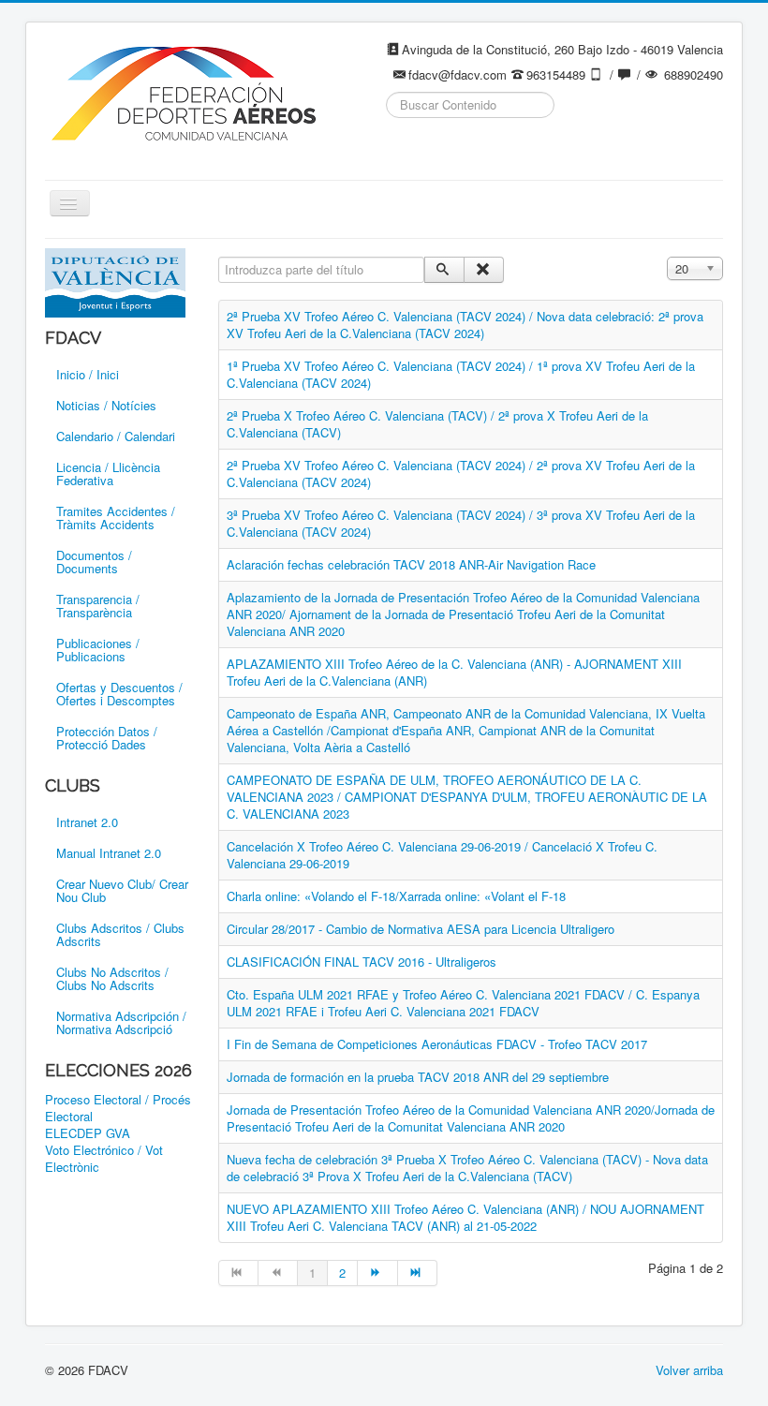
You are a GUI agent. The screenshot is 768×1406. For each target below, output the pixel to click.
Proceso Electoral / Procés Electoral (118, 1108)
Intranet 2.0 (87, 822)
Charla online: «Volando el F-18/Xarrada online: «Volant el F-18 (396, 896)
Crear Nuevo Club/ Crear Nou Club (122, 890)
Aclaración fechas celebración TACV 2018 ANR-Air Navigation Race (411, 564)
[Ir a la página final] (417, 1273)
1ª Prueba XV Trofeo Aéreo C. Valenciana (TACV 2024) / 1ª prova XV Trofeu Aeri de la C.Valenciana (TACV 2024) (461, 374)
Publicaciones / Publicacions (98, 649)
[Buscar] (444, 270)
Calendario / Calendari (115, 436)
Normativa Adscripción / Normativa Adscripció (121, 1022)
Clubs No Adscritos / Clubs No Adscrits (112, 978)
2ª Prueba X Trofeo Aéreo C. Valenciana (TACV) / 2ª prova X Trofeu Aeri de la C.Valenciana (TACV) (437, 424)
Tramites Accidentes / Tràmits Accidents (115, 517)
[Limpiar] (484, 270)
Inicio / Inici (87, 374)
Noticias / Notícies (106, 405)
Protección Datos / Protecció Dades (106, 737)
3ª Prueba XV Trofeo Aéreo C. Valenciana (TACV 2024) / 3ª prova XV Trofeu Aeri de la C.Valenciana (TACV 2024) (461, 523)
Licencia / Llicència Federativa (108, 473)
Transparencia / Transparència (98, 605)
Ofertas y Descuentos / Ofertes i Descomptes (119, 693)
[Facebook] (402, 151)
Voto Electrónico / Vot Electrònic (104, 1159)
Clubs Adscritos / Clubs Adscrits (120, 934)
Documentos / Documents (94, 561)
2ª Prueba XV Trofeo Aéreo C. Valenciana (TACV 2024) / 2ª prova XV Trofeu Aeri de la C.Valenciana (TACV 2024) (461, 473)
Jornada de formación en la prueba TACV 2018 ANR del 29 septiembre (418, 1077)
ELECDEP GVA (87, 1133)
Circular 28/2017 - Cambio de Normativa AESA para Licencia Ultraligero (420, 929)
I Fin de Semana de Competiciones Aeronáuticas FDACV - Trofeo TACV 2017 (437, 1044)
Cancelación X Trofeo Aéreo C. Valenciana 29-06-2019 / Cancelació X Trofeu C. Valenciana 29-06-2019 (442, 854)
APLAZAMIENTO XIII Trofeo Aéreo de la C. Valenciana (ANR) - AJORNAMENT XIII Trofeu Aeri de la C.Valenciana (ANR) (454, 672)
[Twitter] (437, 151)
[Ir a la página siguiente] (377, 1273)
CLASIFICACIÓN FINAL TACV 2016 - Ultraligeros (361, 961)
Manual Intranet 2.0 (108, 853)
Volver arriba (689, 1370)
